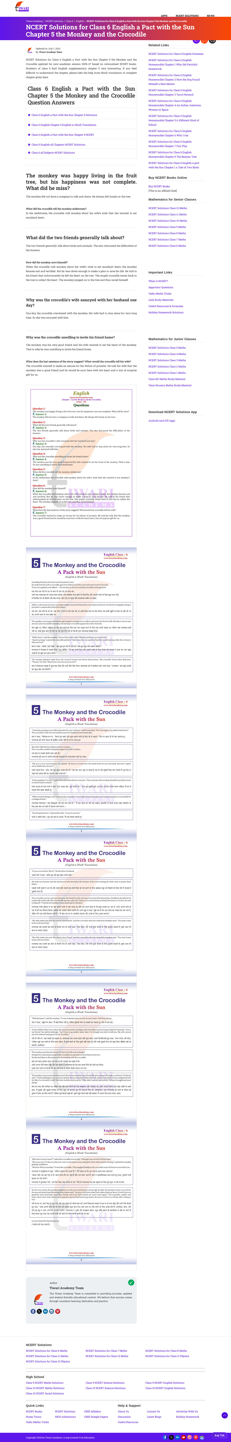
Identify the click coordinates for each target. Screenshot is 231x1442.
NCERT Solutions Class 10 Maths (167, 220)
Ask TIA (219, 1435)
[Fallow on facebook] (33, 1311)
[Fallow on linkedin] (45, 1311)
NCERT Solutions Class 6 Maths (167, 245)
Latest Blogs (154, 1416)
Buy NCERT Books (159, 186)
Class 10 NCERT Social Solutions (45, 1393)
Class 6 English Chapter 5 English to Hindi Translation (64, 124)
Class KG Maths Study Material (166, 379)
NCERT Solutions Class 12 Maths (167, 208)
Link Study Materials (160, 299)
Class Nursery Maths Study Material (169, 385)
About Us (123, 1411)
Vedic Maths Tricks (159, 293)
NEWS (210, 15)
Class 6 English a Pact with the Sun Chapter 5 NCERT (63, 134)
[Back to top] (225, 1415)
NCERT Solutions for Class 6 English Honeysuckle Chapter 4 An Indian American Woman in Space (174, 105)
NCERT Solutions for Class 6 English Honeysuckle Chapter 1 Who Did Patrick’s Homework (172, 64)
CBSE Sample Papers (96, 1416)
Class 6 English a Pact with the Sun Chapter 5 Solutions (64, 115)
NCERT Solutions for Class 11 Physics (167, 1356)
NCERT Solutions (187, 15)
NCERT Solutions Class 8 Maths (167, 233)
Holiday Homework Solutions (166, 312)
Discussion (124, 1416)
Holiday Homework (187, 1416)
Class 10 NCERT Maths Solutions (45, 1388)
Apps (164, 15)
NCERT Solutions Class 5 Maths (167, 347)
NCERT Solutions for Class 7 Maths (106, 1350)
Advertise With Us (187, 1411)
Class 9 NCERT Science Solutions (105, 1382)
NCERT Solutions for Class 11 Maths (47, 1356)
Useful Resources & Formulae (165, 306)
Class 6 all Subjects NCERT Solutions (53, 152)
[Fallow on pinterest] (57, 1311)
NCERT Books (34, 1411)
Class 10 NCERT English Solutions (165, 1388)
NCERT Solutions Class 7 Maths (167, 239)
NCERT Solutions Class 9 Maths (167, 226)
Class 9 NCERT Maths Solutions (44, 1382)
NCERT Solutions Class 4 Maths (167, 354)
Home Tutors (33, 1416)
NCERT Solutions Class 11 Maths (167, 214)
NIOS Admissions (65, 1416)
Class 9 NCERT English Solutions (164, 1382)
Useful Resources (128, 1422)
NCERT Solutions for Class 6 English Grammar (176, 53)
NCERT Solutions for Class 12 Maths (107, 1356)
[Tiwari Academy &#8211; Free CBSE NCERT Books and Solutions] (22, 6)
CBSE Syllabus (92, 1411)
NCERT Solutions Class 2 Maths (167, 366)
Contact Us (153, 1411)
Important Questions (160, 287)
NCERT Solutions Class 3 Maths (167, 360)
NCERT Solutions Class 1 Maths (167, 372)
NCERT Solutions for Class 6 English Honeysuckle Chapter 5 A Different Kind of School (173, 120)
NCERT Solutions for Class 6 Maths (46, 1350)
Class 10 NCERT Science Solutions (106, 1388)
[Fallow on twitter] (39, 1311)
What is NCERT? (158, 281)
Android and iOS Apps (161, 420)
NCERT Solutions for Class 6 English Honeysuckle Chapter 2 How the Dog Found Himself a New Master (174, 79)
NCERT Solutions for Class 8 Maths (166, 1350)
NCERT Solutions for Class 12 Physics (48, 1361)
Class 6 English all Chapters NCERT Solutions (58, 144)
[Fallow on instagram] (51, 1311)
